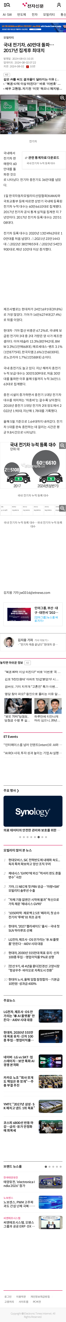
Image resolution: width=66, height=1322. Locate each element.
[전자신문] (33, 5)
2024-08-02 (22, 66)
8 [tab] (46, 837)
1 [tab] (20, 837)
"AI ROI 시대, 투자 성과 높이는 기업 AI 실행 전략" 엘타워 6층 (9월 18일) (33, 753)
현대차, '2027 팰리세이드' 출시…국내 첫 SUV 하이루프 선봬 (34, 928)
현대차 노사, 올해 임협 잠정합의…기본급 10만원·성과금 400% (33, 982)
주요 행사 (11, 791)
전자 (34, 15)
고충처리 (9, 1301)
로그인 (8, 1296)
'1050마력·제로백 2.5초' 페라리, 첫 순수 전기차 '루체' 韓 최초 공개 (34, 915)
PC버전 (37, 1301)
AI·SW (7, 15)
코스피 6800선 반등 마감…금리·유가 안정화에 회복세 (18, 1127)
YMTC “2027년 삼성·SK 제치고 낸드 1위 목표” (19, 1106)
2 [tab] (24, 837)
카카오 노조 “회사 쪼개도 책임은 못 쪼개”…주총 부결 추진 (18, 1081)
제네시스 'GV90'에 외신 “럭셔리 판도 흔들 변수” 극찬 (34, 875)
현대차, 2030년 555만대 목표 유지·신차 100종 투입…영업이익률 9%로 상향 (33, 955)
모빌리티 (49, 15)
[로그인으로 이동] (58, 4)
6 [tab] (39, 837)
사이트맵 (23, 1301)
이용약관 (21, 1296)
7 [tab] (42, 837)
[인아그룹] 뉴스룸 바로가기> (46, 619)
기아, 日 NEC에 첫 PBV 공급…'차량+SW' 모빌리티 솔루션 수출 (33, 889)
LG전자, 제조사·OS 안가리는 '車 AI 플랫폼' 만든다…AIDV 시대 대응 (33, 942)
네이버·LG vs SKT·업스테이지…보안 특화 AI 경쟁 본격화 (19, 1061)
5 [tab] (35, 837)
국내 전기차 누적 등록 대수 (41, 163)
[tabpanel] (33, 815)
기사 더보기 (40, 640)
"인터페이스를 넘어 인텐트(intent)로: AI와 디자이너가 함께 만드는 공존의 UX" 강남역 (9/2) (33, 745)
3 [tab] (28, 837)
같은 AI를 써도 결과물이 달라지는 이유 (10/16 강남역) (31, 79)
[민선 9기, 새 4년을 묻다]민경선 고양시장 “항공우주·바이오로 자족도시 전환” (34, 968)
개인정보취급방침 (40, 1296)
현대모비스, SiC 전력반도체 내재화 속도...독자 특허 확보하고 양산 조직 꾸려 (34, 862)
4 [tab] (31, 837)
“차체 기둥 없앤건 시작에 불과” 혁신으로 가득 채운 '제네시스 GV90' (33, 902)
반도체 (21, 15)
